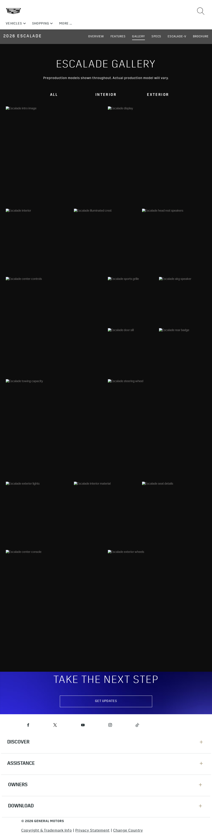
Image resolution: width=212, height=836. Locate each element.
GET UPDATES (106, 701)
